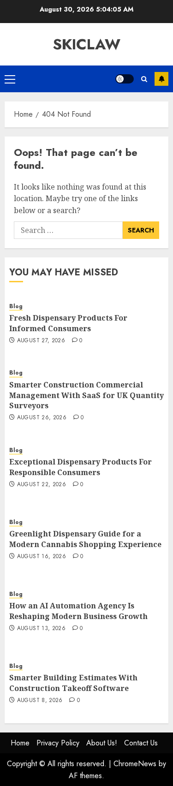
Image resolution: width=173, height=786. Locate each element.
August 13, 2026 (41, 628)
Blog (16, 306)
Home (20, 743)
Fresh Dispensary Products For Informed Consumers (68, 323)
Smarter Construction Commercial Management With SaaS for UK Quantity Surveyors (86, 395)
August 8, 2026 (40, 700)
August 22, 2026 (41, 484)
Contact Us (141, 743)
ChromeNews (134, 763)
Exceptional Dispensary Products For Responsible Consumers (80, 467)
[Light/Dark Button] (124, 78)
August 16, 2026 (41, 556)
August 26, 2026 (41, 418)
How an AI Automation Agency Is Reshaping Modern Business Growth (78, 611)
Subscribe (161, 79)
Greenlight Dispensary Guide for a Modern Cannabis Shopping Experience (85, 539)
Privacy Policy (57, 743)
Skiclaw (86, 44)
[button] (10, 79)
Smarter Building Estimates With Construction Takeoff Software (73, 683)
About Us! (101, 743)
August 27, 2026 (41, 341)
